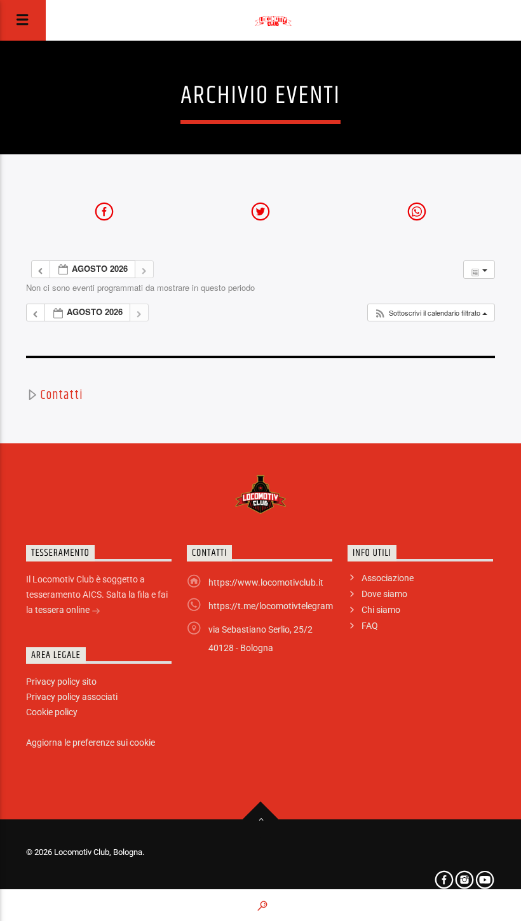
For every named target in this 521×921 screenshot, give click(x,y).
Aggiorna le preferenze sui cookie (90, 742)
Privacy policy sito (61, 681)
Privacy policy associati (72, 697)
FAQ (370, 626)
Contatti (61, 395)
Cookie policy (52, 712)
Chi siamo (381, 610)
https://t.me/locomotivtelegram (270, 606)
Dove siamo (384, 594)
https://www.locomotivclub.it (265, 582)
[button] (431, 312)
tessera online (63, 610)
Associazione (388, 578)
